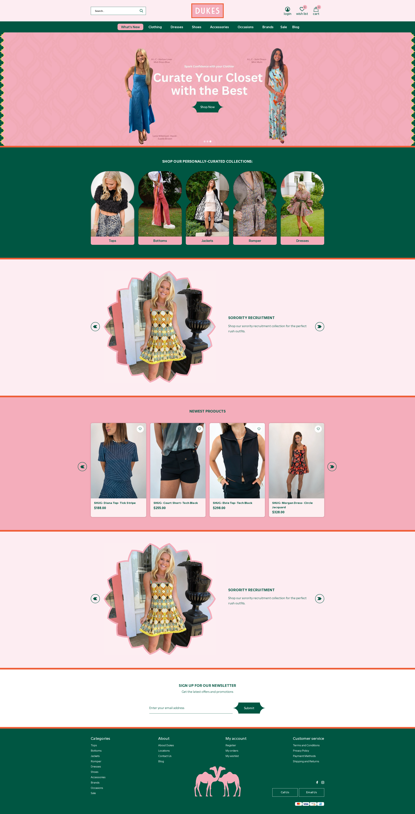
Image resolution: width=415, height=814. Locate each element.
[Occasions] (160, 327)
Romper (96, 761)
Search (141, 11)
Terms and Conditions (306, 745)
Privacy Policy (301, 750)
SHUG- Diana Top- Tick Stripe (115, 503)
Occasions (97, 788)
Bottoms (96, 750)
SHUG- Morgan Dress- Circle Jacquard (292, 505)
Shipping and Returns (306, 761)
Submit (249, 708)
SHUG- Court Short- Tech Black (176, 503)
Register (230, 745)
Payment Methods (304, 756)
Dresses (96, 766)
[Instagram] (322, 782)
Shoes (94, 771)
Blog (161, 761)
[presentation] (95, 326)
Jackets (95, 756)
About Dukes (166, 745)
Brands (95, 782)
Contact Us (165, 756)
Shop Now (207, 107)
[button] (205, 141)
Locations (164, 750)
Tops (94, 745)
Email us (311, 792)
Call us (285, 792)
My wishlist (232, 756)
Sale (93, 793)
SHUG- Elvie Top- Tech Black (232, 503)
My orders (231, 750)
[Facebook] (317, 782)
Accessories (98, 777)
